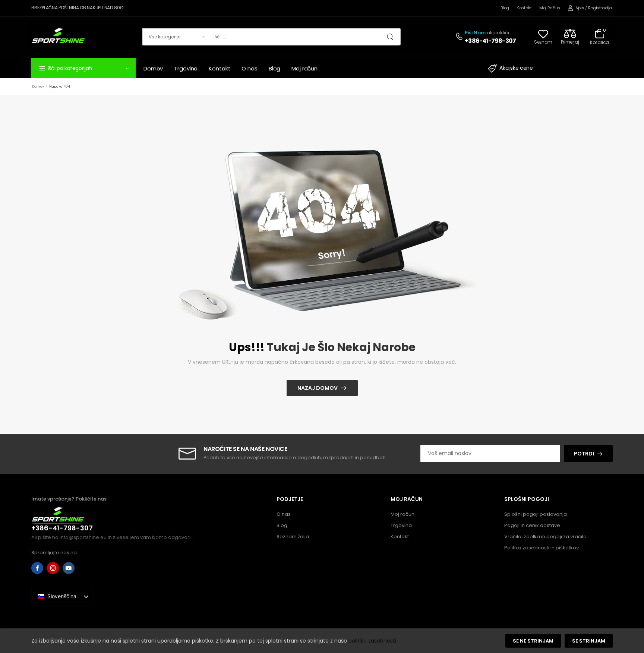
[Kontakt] (460, 36)
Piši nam (475, 32)
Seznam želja (293, 536)
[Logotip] (58, 36)
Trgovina (186, 68)
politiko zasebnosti (372, 640)
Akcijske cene (516, 68)
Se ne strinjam (533, 640)
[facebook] (37, 568)
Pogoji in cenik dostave (532, 525)
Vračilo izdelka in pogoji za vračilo (545, 536)
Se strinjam (588, 640)
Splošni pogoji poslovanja (535, 514)
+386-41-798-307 (490, 41)
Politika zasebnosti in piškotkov (541, 547)
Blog (505, 8)
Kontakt (524, 8)
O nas (249, 68)
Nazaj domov (317, 388)
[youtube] (69, 568)
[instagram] (53, 568)
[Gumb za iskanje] (392, 37)
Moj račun (549, 8)
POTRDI (584, 453)
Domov (153, 68)
